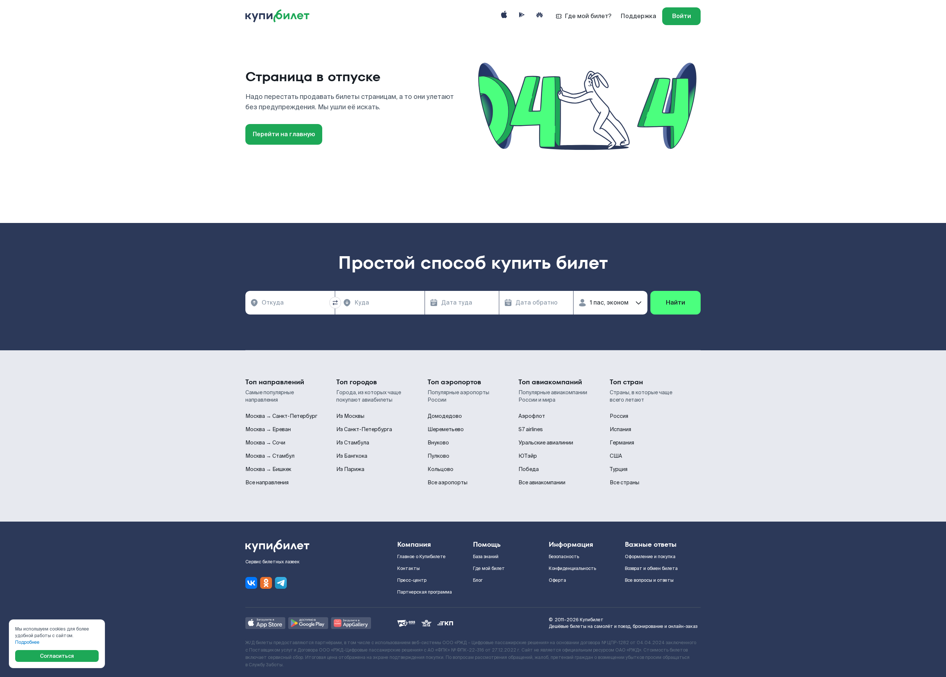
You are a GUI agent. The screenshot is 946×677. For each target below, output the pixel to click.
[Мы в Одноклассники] (266, 583)
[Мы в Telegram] (281, 583)
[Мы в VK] (251, 583)
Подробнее (27, 642)
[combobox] (290, 303)
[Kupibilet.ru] (280, 16)
